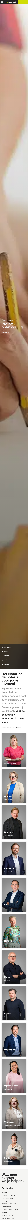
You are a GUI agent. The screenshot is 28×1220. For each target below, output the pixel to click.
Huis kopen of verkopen (8, 1195)
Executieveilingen (6, 1206)
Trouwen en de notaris (8, 1218)
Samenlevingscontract (8, 1215)
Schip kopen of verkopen (8, 1201)
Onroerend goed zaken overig (10, 1209)
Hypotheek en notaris (7, 1198)
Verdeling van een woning (9, 1203)
